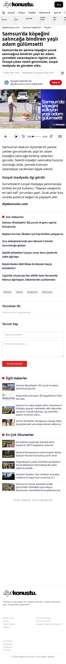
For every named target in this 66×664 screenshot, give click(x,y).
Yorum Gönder (15, 363)
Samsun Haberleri (32, 27)
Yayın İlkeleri (9, 624)
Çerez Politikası (43, 620)
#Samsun (47, 292)
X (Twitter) (7, 640)
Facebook (7, 647)
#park (19, 292)
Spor (57, 12)
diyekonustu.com (10, 27)
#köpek (7, 292)
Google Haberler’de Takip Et (49, 624)
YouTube (7, 649)
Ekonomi (44, 12)
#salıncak (32, 292)
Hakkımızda (8, 618)
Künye (6, 620)
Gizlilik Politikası (43, 618)
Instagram (8, 644)
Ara (59, 4)
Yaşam (47, 27)
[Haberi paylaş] (6, 136)
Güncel (11, 12)
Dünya (21, 12)
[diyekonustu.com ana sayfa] (20, 594)
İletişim (6, 627)
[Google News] (62, 72)
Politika (32, 12)
